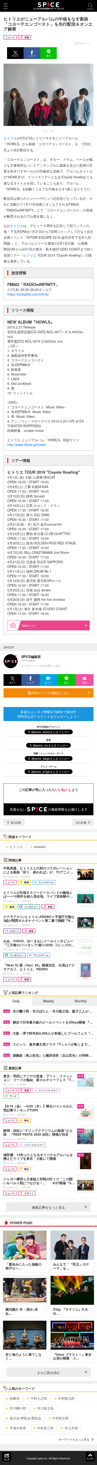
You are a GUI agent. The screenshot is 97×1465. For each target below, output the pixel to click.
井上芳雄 (71, 1428)
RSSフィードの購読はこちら (50, 693)
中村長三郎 (45, 1428)
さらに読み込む (48, 1372)
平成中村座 (18, 1428)
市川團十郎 (18, 1408)
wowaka (40, 846)
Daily (16, 1001)
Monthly (81, 1001)
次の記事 (81, 822)
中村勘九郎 (66, 1398)
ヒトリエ (10, 138)
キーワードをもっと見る (73, 1439)
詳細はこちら (29, 625)
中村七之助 (39, 1398)
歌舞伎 (15, 1398)
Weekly (48, 1001)
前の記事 (15, 822)
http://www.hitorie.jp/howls (26, 444)
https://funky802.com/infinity (28, 294)
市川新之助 (45, 1408)
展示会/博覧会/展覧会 (25, 1418)
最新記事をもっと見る (48, 1207)
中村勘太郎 (60, 1418)
